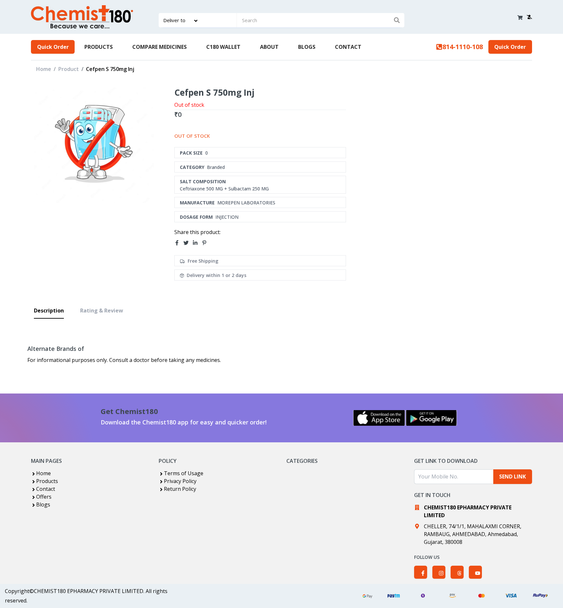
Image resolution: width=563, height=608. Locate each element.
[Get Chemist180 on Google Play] (431, 418)
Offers (43, 496)
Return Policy (180, 488)
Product (68, 69)
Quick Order (53, 46)
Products (47, 481)
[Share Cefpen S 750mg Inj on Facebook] (178, 242)
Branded (216, 167)
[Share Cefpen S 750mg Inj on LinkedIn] (197, 242)
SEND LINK (512, 476)
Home (43, 69)
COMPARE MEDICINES (159, 46)
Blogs (43, 504)
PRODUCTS (98, 46)
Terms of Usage (183, 473)
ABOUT (269, 46)
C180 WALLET (223, 46)
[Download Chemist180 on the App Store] (379, 418)
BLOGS (306, 46)
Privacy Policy (180, 481)
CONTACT (348, 46)
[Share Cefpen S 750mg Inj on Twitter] (188, 242)
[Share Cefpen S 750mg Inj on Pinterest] (206, 242)
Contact (45, 488)
